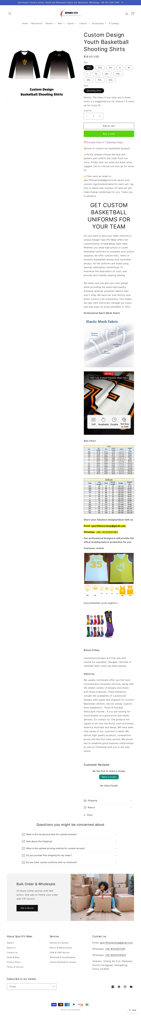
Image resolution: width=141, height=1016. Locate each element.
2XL (107, 74)
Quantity (87, 110)
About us (11, 947)
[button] (10, 14)
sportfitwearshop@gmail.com (108, 525)
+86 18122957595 (115, 948)
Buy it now (109, 133)
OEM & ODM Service (60, 952)
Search (10, 943)
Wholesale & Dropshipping (62, 957)
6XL (111, 80)
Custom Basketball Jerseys (63, 962)
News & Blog (13, 957)
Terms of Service (15, 967)
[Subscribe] (53, 986)
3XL (118, 74)
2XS (100, 67)
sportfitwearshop (73, 1010)
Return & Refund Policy (61, 947)
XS (110, 67)
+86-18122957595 (107, 532)
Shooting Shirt (94, 90)
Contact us (12, 952)
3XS (89, 67)
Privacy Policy (14, 962)
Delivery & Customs (59, 943)
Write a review (108, 777)
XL (96, 74)
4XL (89, 80)
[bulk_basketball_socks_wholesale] (100, 640)
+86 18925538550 (115, 955)
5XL (100, 80)
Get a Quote (27, 908)
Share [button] (90, 815)
